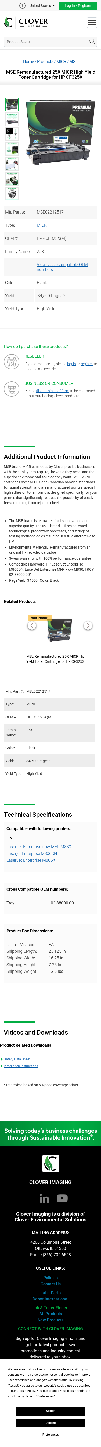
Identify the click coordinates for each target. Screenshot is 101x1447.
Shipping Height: (21, 964)
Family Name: (17, 251)
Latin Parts (50, 1292)
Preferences (50, 1434)
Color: (10, 282)
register (87, 364)
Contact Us (51, 1284)
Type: (10, 225)
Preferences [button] (45, 1396)
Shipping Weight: (21, 971)
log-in (71, 364)
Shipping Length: (21, 951)
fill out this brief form (52, 391)
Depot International (50, 1298)
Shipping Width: (20, 958)
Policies (50, 1277)
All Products (50, 1313)
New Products (50, 1320)
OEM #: (11, 238)
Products (45, 61)
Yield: (10, 295)
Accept (50, 1411)
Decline (51, 1423)
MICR (61, 61)
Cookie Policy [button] (26, 1391)
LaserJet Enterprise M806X (30, 860)
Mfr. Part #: (15, 212)
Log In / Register (78, 6)
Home (28, 61)
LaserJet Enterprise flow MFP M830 (38, 846)
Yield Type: (15, 308)
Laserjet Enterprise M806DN (31, 853)
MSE (73, 61)
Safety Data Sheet (17, 1059)
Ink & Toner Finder (50, 1307)
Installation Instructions (21, 1066)
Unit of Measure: (21, 944)
